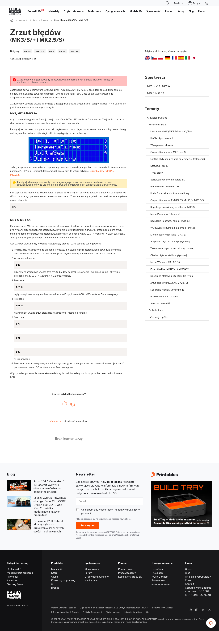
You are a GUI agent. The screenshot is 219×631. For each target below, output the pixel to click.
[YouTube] (209, 609)
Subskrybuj (87, 525)
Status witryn (113, 612)
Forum (88, 572)
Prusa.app (157, 572)
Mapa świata (92, 568)
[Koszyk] (207, 3)
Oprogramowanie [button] (115, 11)
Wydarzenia (91, 580)
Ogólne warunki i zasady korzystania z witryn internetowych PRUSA (114, 607)
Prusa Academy (127, 572)
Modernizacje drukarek (20, 572)
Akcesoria (12, 580)
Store (54, 572)
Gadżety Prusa (15, 584)
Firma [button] (201, 11)
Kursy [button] (180, 11)
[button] (147, 58)
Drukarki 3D (14, 568)
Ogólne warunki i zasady (63, 607)
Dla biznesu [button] (94, 11)
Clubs (54, 576)
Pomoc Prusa (125, 568)
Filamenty (12, 576)
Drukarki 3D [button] (35, 11)
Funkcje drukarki (40, 20)
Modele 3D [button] (136, 11)
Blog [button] (191, 11)
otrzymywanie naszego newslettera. (115, 519)
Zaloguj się (56, 420)
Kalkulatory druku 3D (130, 576)
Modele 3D (57, 568)
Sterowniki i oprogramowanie (161, 582)
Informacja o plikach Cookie (65, 612)
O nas (188, 568)
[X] (203, 609)
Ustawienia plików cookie (136, 612)
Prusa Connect (160, 576)
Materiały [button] (53, 11)
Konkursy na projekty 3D (63, 582)
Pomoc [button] (169, 11)
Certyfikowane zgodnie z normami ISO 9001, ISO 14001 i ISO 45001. (198, 591)
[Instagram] (196, 609)
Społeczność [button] (153, 11)
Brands (55, 587)
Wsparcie (23, 20)
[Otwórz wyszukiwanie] (167, 3)
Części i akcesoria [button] (74, 11)
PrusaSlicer (158, 568)
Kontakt (189, 583)
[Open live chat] (211, 623)
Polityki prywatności (95, 535)
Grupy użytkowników (97, 576)
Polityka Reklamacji (92, 612)
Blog (187, 572)
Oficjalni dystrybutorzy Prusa (198, 578)
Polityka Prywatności (162, 607)
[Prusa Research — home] (15, 11)
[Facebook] (190, 609)
